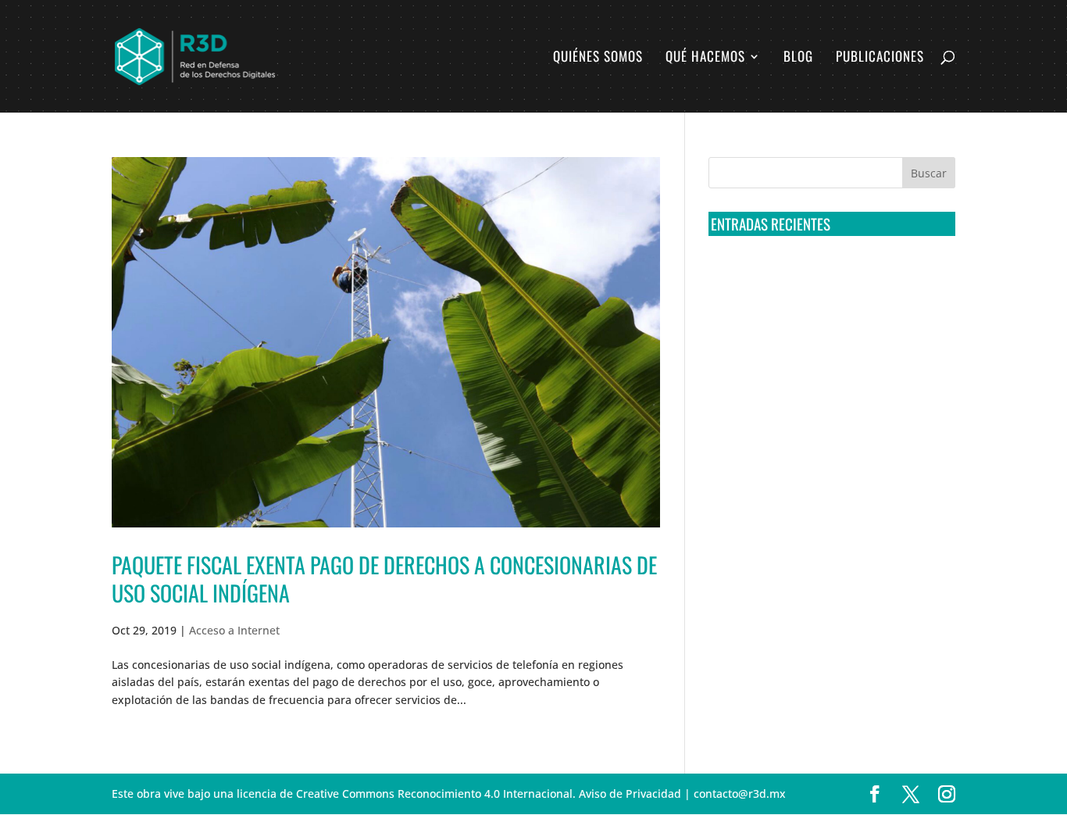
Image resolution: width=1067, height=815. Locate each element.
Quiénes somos (598, 58)
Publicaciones (880, 58)
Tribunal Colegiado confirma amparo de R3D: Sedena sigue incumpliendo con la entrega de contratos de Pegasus (828, 277)
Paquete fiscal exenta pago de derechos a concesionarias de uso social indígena (384, 579)
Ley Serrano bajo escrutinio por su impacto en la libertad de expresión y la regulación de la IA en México (829, 451)
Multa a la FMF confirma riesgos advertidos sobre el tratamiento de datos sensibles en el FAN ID (826, 335)
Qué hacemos (705, 58)
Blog (798, 58)
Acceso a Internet (234, 630)
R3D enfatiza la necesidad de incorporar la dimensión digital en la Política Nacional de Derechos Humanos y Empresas (822, 509)
